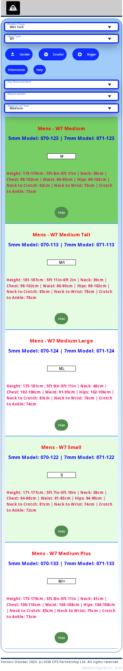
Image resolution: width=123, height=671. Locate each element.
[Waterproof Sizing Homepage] (14, 8)
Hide (61, 212)
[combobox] (61, 27)
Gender (25, 54)
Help (39, 70)
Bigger (91, 54)
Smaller (58, 54)
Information (16, 70)
